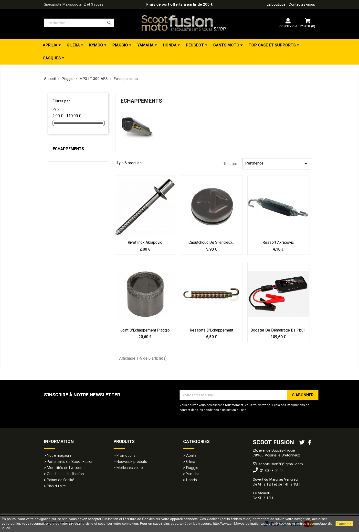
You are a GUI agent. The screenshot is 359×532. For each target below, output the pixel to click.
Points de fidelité (60, 480)
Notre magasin (59, 455)
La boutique (275, 4)
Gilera (74, 45)
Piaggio (120, 45)
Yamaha (146, 45)
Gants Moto (226, 45)
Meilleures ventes (130, 467)
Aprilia (50, 45)
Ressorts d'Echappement (211, 330)
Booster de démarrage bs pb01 (278, 330)
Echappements (68, 149)
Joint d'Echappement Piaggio (145, 330)
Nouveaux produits (131, 461)
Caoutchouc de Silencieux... (211, 242)
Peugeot (195, 45)
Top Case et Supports (273, 45)
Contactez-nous (302, 4)
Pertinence (277, 163)
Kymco (96, 45)
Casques (52, 58)
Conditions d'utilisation (65, 474)
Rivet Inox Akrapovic (145, 242)
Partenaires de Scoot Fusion (70, 461)
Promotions (126, 455)
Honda (170, 45)
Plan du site (56, 486)
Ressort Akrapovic (278, 242)
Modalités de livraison (64, 467)
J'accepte (344, 524)
